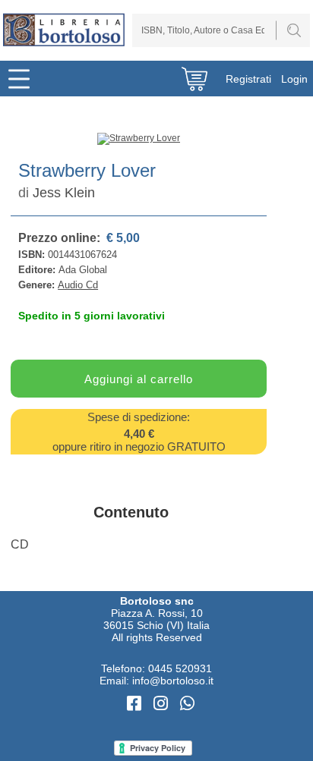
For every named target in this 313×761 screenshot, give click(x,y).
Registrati (248, 79)
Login (294, 79)
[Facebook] (136, 703)
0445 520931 (180, 668)
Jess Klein (64, 192)
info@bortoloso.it (172, 681)
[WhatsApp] (187, 703)
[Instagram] (162, 703)
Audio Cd (78, 285)
